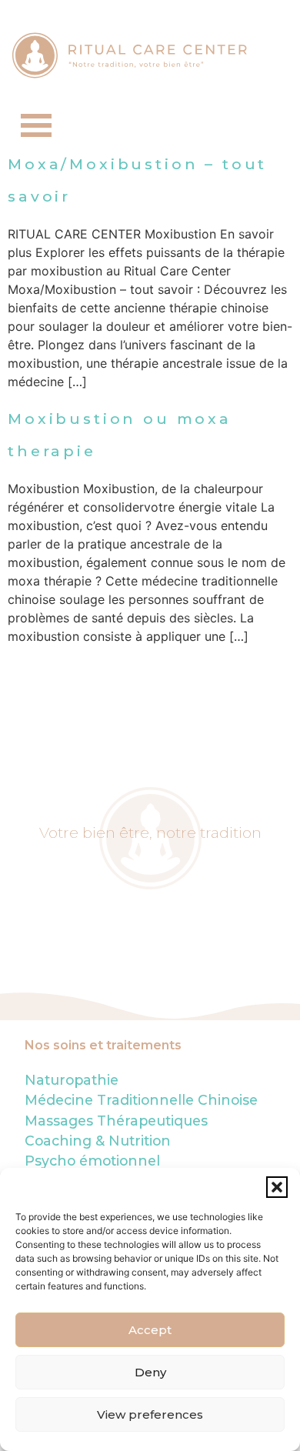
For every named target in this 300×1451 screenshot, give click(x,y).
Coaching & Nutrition (98, 1140)
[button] (277, 1187)
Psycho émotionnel (92, 1160)
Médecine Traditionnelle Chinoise (141, 1100)
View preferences (150, 1414)
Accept (150, 1330)
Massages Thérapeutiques (116, 1120)
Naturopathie (71, 1080)
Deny (150, 1372)
